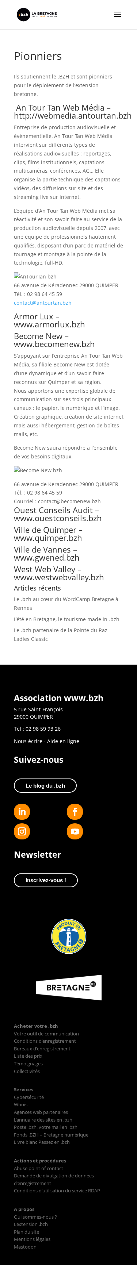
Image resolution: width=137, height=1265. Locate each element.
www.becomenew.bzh (54, 343)
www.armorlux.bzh (49, 324)
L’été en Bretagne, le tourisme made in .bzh (66, 619)
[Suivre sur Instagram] (22, 831)
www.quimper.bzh (48, 537)
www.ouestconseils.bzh (58, 517)
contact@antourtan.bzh (43, 302)
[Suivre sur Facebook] (75, 812)
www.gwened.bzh (47, 557)
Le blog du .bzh (45, 786)
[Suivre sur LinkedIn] (22, 812)
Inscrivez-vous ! (46, 880)
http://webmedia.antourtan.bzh (73, 115)
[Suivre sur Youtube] (75, 831)
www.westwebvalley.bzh (59, 577)
